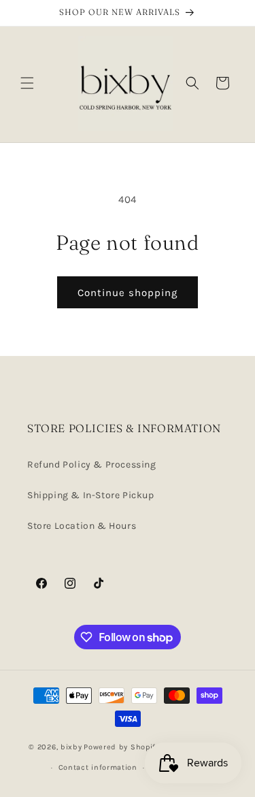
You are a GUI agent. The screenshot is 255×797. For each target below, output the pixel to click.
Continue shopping (127, 293)
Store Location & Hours (81, 526)
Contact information (97, 767)
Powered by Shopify (122, 746)
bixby (71, 746)
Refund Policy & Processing (91, 464)
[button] (27, 83)
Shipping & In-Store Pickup (90, 495)
